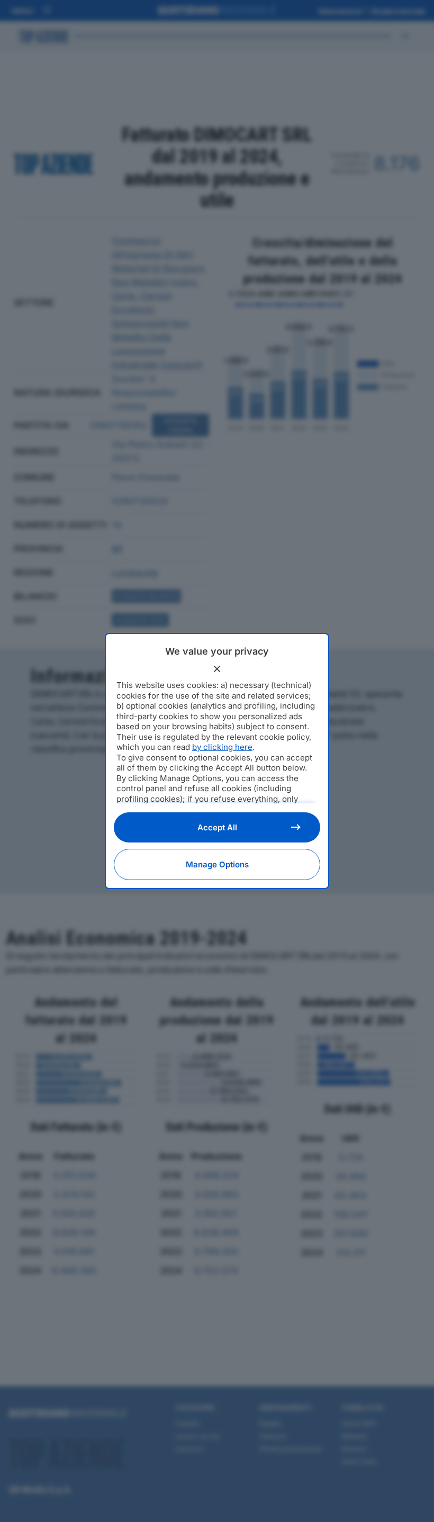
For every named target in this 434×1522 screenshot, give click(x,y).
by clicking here (222, 747)
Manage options (217, 864)
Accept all (217, 827)
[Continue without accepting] (217, 669)
